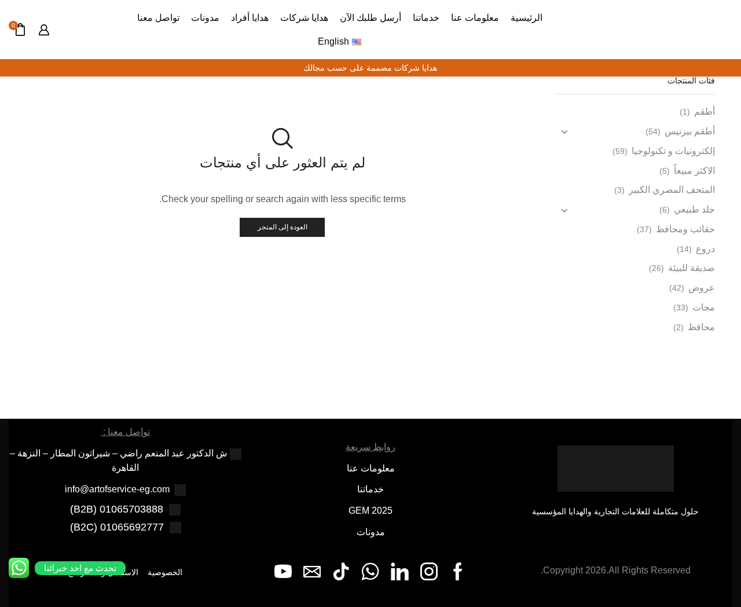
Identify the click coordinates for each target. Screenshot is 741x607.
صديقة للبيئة (691, 268)
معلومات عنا (475, 17)
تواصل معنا (158, 17)
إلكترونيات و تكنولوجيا (673, 151)
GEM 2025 (370, 510)
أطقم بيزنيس (690, 131)
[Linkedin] (400, 571)
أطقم (704, 111)
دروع (705, 249)
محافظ (701, 327)
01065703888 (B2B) (116, 509)
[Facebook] (458, 571)
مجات (703, 307)
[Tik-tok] (341, 571)
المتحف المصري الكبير (672, 190)
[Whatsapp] (370, 571)
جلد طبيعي (694, 209)
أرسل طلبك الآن (370, 17)
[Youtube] (283, 571)
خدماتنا (426, 17)
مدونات (205, 17)
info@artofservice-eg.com (117, 489)
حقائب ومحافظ (685, 229)
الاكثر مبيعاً (694, 170)
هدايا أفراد (250, 17)
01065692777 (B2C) (117, 527)
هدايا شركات (304, 17)
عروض (701, 287)
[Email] (312, 571)
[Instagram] (429, 571)
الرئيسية (526, 17)
